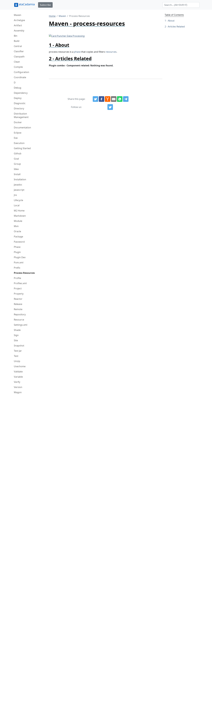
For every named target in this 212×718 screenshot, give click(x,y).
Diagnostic (20, 103)
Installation (20, 179)
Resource (19, 319)
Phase (17, 247)
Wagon (18, 392)
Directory (19, 108)
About (171, 20)
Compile (18, 67)
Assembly (19, 30)
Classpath (19, 56)
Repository (20, 314)
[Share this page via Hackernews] (107, 99)
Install (17, 174)
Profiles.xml (20, 283)
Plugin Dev (20, 257)
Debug (17, 87)
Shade (17, 330)
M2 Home (19, 210)
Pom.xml (18, 262)
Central (18, 46)
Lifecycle (18, 200)
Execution (19, 143)
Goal (16, 158)
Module (18, 221)
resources (111, 51)
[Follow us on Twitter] (110, 107)
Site (16, 340)
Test (16, 356)
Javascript (19, 189)
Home (52, 16)
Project (18, 288)
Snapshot (19, 345)
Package (18, 236)
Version (18, 387)
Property (19, 293)
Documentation (22, 127)
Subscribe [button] (45, 4)
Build (16, 41)
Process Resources (24, 272)
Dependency (21, 92)
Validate (18, 371)
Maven (17, 15)
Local (16, 205)
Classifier (19, 51)
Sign (16, 335)
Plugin (17, 252)
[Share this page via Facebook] (101, 99)
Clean (17, 61)
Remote (18, 309)
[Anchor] (71, 45)
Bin (15, 35)
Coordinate (20, 77)
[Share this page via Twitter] (95, 99)
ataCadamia (27, 4)
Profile (17, 278)
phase (77, 51)
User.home (20, 366)
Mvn (16, 226)
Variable (18, 376)
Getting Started (22, 148)
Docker (18, 122)
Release (18, 304)
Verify (17, 382)
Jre (15, 195)
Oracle (17, 231)
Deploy (17, 98)
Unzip (17, 361)
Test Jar (18, 350)
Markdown (20, 215)
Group (17, 163)
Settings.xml (20, 324)
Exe (16, 137)
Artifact (18, 25)
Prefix (17, 267)
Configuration (21, 72)
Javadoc (18, 184)
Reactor (18, 298)
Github (17, 153)
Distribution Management (21, 115)
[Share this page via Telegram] (125, 99)
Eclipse (17, 132)
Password (19, 241)
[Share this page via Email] (113, 99)
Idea (16, 169)
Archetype (19, 20)
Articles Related (176, 26)
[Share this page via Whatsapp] (119, 99)
